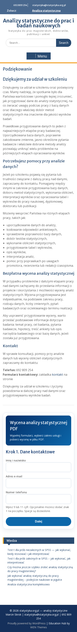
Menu (42, 56)
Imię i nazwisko (16, 460)
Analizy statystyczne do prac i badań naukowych (38, 23)
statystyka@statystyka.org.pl (49, 5)
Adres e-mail (14, 476)
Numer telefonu (16, 492)
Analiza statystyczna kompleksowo (28, 584)
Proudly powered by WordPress (26, 623)
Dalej (38, 521)
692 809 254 (20, 5)
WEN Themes (38, 627)
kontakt (57, 374)
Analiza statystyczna (46, 10)
